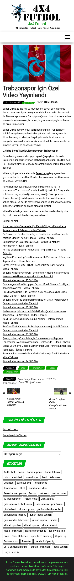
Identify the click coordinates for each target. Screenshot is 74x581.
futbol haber (59, 493)
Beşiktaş (9, 482)
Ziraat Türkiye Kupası (29, 382)
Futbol (52, 368)
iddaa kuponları (12, 525)
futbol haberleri (12, 498)
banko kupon (32, 477)
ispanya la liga (57, 530)
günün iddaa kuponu (15, 514)
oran (6, 536)
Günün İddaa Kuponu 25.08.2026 (20, 334)
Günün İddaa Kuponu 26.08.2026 (20, 307)
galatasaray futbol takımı (18, 504)
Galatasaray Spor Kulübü (49, 504)
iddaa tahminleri (13, 530)
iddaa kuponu (31, 525)
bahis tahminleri (13, 477)
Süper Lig (8, 108)
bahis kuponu (34, 472)
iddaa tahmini (49, 525)
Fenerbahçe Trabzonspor (31, 379)
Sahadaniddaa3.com (15, 435)
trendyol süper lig (44, 541)
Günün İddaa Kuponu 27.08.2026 (20, 280)
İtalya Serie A (11, 552)
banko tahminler (51, 477)
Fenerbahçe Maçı (37, 488)
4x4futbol (9, 472)
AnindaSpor (51, 102)
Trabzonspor (12, 372)
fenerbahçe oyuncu (15, 493)
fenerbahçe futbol (14, 488)
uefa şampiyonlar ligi (15, 546)
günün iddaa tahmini (40, 514)
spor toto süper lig (41, 536)
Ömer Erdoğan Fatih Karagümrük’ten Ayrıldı (57, 404)
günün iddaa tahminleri (16, 520)
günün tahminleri (40, 546)
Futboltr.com (10, 429)
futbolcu (44, 493)
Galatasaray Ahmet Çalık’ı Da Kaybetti (15, 401)
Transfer (26, 541)
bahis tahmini (52, 472)
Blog (23, 368)
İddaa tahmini (60, 546)
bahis (21, 472)
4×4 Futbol (37, 24)
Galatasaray (47, 498)
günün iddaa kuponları (49, 509)
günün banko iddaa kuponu (19, 509)
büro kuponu (24, 482)
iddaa (54, 520)
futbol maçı (31, 498)
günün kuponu (40, 520)
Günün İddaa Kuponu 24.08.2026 (20, 361)
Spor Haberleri (20, 536)
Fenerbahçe (42, 173)
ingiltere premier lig (35, 530)
